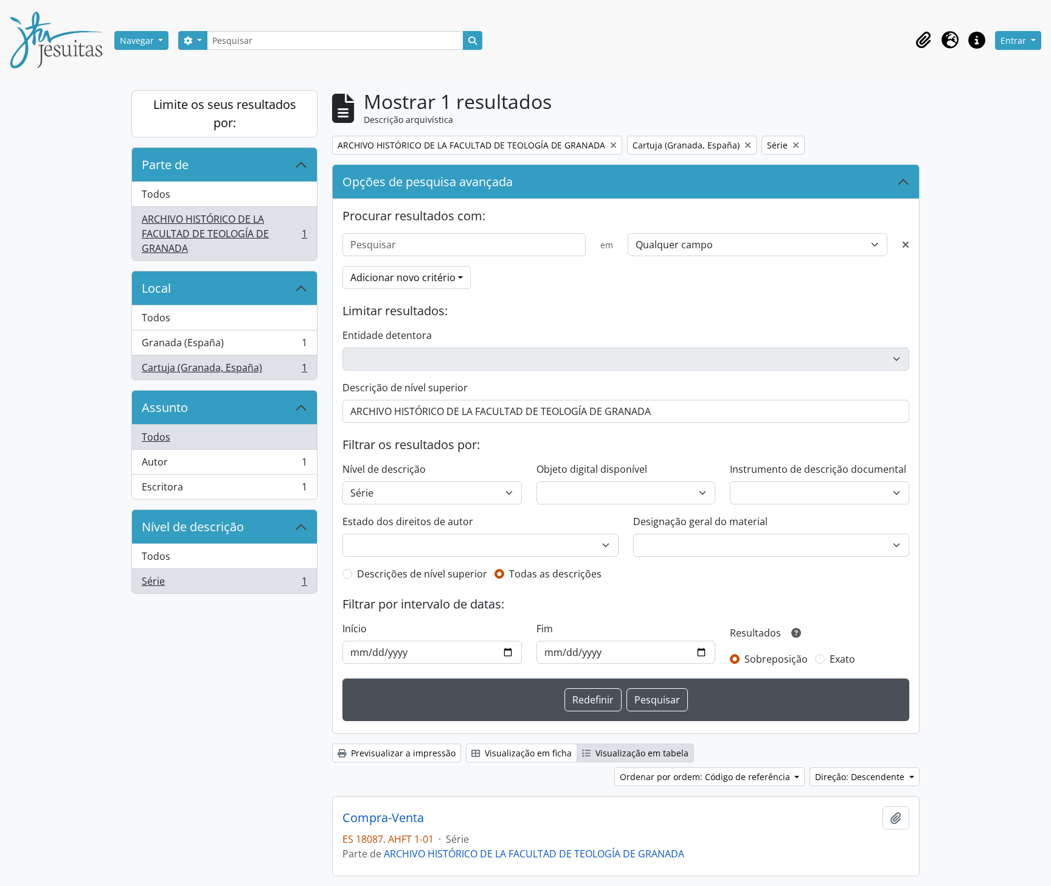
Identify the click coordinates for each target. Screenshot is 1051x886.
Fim (544, 628)
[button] (923, 40)
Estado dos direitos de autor (407, 521)
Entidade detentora (387, 335)
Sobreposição (776, 659)
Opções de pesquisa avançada (427, 181)
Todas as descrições (555, 574)
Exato (842, 659)
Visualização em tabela (641, 753)
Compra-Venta (383, 818)
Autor (224, 465)
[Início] (60, 40)
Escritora (224, 489)
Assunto (165, 407)
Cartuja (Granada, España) (224, 370)
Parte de (165, 164)
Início (354, 628)
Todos (156, 194)
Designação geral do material (700, 521)
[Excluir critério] (905, 244)
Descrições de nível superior (422, 574)
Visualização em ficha (527, 753)
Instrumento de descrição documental (818, 469)
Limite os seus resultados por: (224, 113)
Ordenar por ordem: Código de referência (706, 777)
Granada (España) (224, 345)
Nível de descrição (193, 526)
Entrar (1014, 40)
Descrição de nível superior (405, 387)
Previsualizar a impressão (402, 753)
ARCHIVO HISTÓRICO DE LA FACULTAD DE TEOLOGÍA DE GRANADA (224, 233)
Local (156, 288)
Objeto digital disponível (591, 469)
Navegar (138, 40)
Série (224, 583)
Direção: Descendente (861, 777)
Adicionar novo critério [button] (403, 277)
